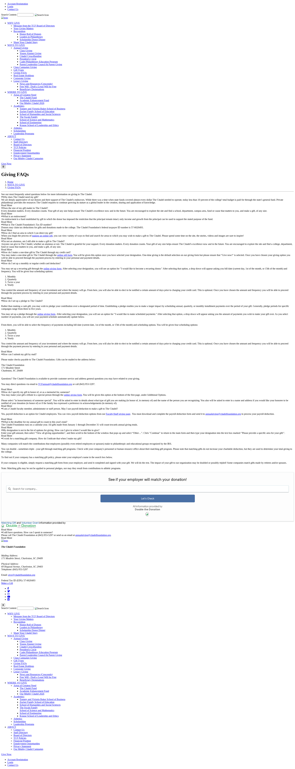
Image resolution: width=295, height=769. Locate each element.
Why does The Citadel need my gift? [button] (20, 197)
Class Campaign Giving (25, 67)
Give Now (6, 163)
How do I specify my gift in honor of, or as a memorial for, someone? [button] (36, 392)
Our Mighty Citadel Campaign (28, 158)
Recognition (19, 31)
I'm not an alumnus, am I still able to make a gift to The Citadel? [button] (34, 241)
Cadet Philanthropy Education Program (39, 61)
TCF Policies (20, 147)
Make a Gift (7, 583)
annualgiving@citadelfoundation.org (223, 414)
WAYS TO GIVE (16, 45)
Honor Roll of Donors (30, 34)
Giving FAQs (20, 72)
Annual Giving (21, 48)
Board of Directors (23, 144)
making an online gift (42, 235)
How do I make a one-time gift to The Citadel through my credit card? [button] (37, 252)
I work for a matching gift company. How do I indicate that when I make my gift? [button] (42, 438)
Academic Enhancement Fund (34, 100)
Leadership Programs (24, 133)
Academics (19, 106)
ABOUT (11, 136)
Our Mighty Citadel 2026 (32, 103)
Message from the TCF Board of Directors (34, 25)
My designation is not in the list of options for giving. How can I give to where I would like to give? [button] (51, 430)
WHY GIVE (13, 23)
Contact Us (12, 9)
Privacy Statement (22, 155)
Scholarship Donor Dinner (32, 39)
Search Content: (9, 14)
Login (10, 6)
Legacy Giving (21, 81)
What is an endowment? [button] (14, 216)
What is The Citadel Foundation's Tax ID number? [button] (27, 224)
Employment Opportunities (27, 153)
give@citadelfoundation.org (21, 575)
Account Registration (17, 3)
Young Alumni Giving (30, 53)
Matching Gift (8, 522)
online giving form (52, 268)
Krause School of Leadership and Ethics (39, 125)
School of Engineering (30, 122)
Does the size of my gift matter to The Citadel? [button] (25, 208)
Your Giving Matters (23, 28)
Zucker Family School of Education (37, 111)
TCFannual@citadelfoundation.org (55, 384)
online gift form (64, 255)
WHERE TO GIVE (17, 92)
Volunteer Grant (30, 522)
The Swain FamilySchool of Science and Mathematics (37, 118)
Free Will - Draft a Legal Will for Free (38, 86)
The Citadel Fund (28, 97)
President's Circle (28, 59)
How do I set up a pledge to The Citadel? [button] (23, 301)
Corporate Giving (22, 78)
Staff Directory (21, 142)
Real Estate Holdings (24, 75)
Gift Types (19, 70)
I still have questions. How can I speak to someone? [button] (28, 532)
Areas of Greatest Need (25, 95)
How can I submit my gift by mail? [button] (20, 354)
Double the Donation (147, 509)
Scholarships (20, 130)
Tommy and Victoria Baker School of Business (42, 108)
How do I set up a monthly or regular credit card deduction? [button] (32, 263)
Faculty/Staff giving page (118, 414)
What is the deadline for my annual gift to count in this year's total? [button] (35, 422)
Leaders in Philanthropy (31, 36)
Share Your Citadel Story (26, 42)
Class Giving (26, 50)
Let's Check (147, 498)
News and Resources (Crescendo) (36, 83)
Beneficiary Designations (32, 89)
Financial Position (22, 150)
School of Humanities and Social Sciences (40, 114)
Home (10, 182)
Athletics (18, 128)
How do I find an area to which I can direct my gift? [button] (28, 233)
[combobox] (147, 489)
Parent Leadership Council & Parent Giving (41, 64)
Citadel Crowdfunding (30, 56)
